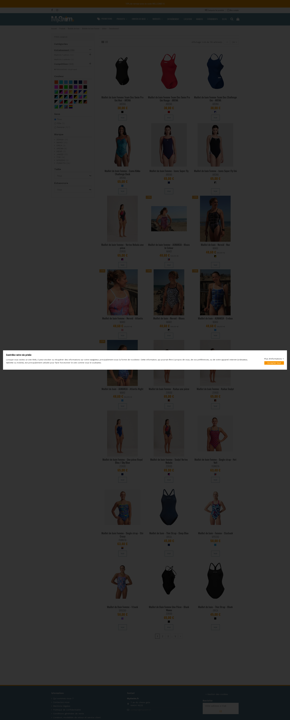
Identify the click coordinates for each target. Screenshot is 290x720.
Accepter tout (274, 363)
